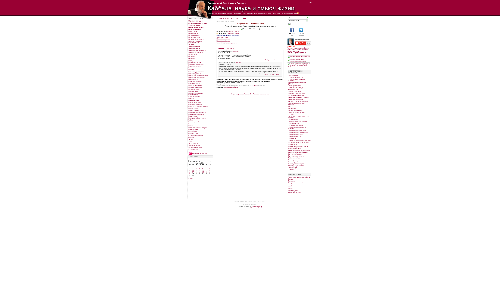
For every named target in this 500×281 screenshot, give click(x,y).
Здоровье (191, 58)
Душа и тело (192, 54)
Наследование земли (295, 110)
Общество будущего (195, 104)
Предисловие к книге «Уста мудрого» (297, 128)
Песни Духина (193, 108)
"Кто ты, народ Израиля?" (297, 52)
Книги (290, 186)
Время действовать (294, 85)
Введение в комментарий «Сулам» (296, 80)
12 (199, 170)
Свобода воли (193, 129)
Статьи (290, 188)
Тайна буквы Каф (294, 158)
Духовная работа (194, 48)
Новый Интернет (193, 100)
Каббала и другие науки (196, 72)
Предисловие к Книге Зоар (297, 130)
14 (206, 170)
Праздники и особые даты (197, 112)
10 (193, 170)
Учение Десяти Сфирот (296, 163)
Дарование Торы (293, 89)
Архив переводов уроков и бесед (299, 177)
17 (193, 172)
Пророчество (292, 138)
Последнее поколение (295, 125)
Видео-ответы (193, 33)
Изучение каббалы (194, 66)
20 (203, 172)
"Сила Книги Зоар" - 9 (223, 37)
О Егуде (290, 114)
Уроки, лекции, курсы (295, 192)
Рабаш (190, 120)
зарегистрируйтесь (231, 87)
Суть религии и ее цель (296, 156)
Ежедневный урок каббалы (297, 183)
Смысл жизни (192, 131)
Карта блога (219, 13)
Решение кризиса (194, 29)
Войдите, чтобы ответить (273, 60)
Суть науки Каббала (294, 154)
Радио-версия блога (195, 122)
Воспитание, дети (194, 37)
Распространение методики (197, 128)
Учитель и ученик (194, 145)
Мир (289, 106)
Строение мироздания (195, 135)
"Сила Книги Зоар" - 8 (223, 39)
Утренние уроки (194, 25)
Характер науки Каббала (296, 165)
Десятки (191, 44)
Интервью (291, 185)
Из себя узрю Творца (295, 91)
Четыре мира (292, 167)
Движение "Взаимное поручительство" (195, 41)
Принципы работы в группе (197, 118)
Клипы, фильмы (193, 79)
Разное (190, 126)
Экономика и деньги (195, 147)
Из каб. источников (194, 62)
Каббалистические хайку (196, 77)
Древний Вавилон (194, 46)
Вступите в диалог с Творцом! (241, 94)
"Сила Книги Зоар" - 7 (223, 40)
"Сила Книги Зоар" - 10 (231, 18)
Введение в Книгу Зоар (295, 77)
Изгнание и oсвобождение (296, 93)
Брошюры (291, 181)
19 (199, 172)
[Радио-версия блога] (299, 23)
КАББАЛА (191, 70)
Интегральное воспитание (197, 23)
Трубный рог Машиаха (295, 161)
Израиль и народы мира (196, 64)
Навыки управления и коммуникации (195, 93)
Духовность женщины (195, 52)
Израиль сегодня (195, 21)
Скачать (236, 31)
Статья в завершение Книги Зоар (299, 150)
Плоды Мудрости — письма (297, 121)
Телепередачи (293, 190)
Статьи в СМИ (193, 133)
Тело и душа (292, 160)
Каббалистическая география (198, 75)
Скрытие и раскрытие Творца (298, 146)
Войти (310, 2)
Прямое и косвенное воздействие (299, 140)
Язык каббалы (193, 149)
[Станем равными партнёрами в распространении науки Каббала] (299, 65)
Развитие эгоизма (194, 124)
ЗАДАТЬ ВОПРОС (274, 13)
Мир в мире (292, 108)
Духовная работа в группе (197, 50)
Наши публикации (194, 96)
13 (203, 170)
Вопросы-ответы (193, 35)
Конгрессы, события (195, 81)
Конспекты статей (194, 83)
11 (196, 170)
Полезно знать (247, 13)
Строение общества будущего (298, 152)
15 (209, 170)
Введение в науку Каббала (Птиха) (297, 83)
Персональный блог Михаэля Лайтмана (227, 3)
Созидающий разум (294, 148)
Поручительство (193, 110)
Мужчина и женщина (195, 87)
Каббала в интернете (260, 13)
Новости (191, 98)
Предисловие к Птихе (295, 134)
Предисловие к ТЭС (294, 136)
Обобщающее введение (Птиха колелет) (298, 117)
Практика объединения (196, 114)
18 (196, 172)
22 (209, 172)
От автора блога (287, 13)
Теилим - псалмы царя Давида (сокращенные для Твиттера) (298, 48)
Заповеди (191, 56)
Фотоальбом (228, 13)
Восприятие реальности (196, 39)
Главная (211, 13)
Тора (190, 141)
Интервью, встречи (194, 68)
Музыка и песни (193, 89)
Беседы (290, 179)
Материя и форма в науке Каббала (296, 104)
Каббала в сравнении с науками (298, 97)
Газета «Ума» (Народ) (295, 87)
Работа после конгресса (261, 94)
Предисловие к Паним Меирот (298, 132)
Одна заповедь (293, 119)
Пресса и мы (192, 116)
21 (206, 172)
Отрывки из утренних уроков (198, 106)
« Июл (190, 178)
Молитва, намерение (195, 85)
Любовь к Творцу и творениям (298, 101)
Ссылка (235, 51)
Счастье (191, 137)
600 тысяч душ (293, 75)
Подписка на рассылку (199, 153)
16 (189, 172)
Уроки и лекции (193, 143)
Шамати (290, 169)
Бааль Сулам (192, 31)
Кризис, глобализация (196, 27)
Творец (190, 139)
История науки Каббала (296, 95)
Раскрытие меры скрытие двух (298, 142)
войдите (255, 85)
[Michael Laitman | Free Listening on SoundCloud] (299, 60)
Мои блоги (237, 13)
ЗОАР (190, 60)
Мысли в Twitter (193, 91)
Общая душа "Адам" (195, 102)
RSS (295, 13)
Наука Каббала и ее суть (296, 112)
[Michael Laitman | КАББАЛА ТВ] (299, 57)
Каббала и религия (194, 74)
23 (189, 174)
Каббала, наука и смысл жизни (251, 8)
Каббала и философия (295, 99)
